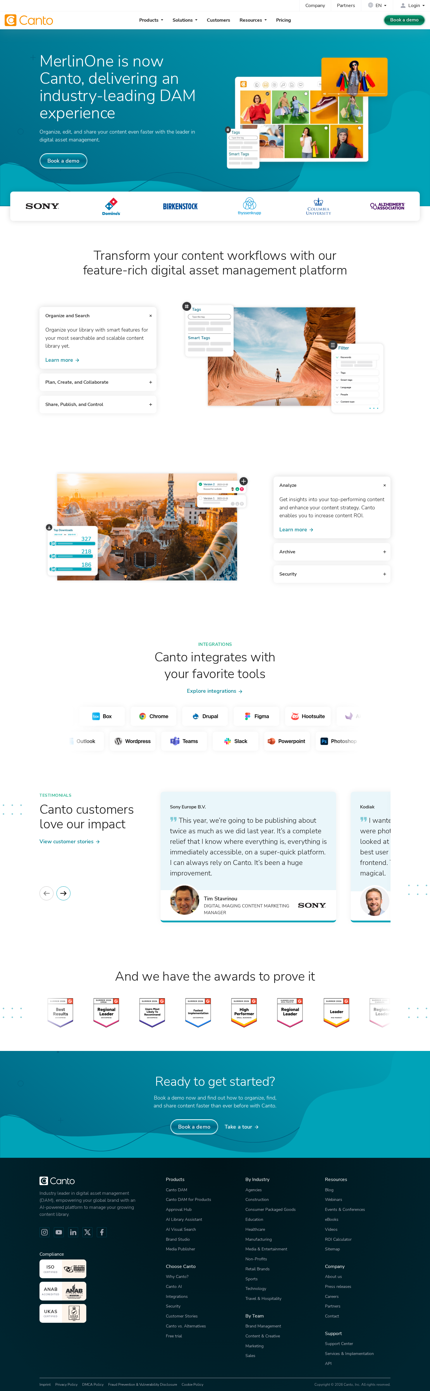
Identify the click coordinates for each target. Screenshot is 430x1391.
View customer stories (66, 841)
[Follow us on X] (87, 1232)
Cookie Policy (192, 1384)
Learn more (59, 359)
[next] (63, 893)
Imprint (45, 1384)
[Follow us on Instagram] (44, 1232)
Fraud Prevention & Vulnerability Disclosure (142, 1384)
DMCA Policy (93, 1384)
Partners (346, 5)
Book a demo (404, 20)
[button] (97, 316)
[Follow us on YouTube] (59, 1232)
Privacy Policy (66, 1384)
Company (315, 5)
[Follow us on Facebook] (102, 1232)
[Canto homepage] (29, 20)
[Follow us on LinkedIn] (73, 1232)
